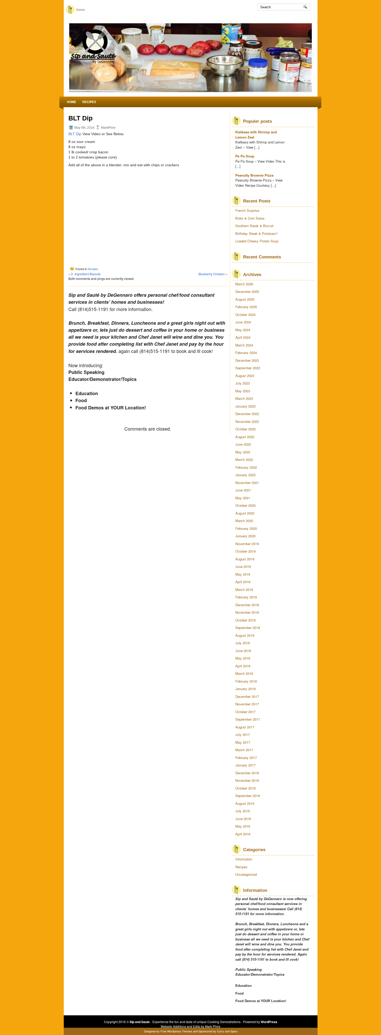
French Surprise (247, 210)
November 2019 (247, 543)
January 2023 (245, 406)
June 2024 (243, 322)
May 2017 (242, 742)
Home (80, 10)
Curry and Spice (227, 1031)
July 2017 (242, 734)
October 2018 (245, 620)
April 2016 (242, 833)
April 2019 (242, 581)
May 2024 (242, 329)
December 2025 (247, 291)
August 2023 (244, 375)
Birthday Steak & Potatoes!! (256, 233)
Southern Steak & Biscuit (254, 225)
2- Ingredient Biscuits (86, 274)
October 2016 (245, 788)
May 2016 (242, 826)
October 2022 (245, 428)
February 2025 (246, 306)
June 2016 (243, 818)
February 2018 (246, 681)
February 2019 (246, 597)
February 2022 (246, 467)
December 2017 (247, 696)
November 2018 (247, 612)
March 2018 (244, 673)
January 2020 (245, 535)
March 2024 (244, 345)
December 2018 (247, 604)
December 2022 (247, 413)
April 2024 (242, 337)
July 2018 (242, 642)
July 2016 (242, 810)
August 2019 (244, 558)
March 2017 (244, 749)
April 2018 (242, 665)
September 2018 (247, 627)
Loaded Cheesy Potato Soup (256, 240)
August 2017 (244, 727)
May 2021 (242, 497)
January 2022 (245, 474)
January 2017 (245, 765)
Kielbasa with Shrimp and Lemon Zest (256, 134)
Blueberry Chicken (212, 274)
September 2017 (247, 719)
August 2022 (244, 436)
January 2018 (245, 688)
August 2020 (244, 513)
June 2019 (243, 566)
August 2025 (244, 299)
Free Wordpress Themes (176, 1031)
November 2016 (247, 780)
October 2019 (245, 551)
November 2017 (247, 703)
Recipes (89, 102)
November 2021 (247, 482)
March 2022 (244, 459)
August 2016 (244, 803)
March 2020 (244, 520)
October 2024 (245, 314)
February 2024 (246, 352)
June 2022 (243, 444)
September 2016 (247, 795)
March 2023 (244, 398)
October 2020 (245, 505)
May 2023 (242, 390)
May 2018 (242, 658)
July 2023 (242, 383)
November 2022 (247, 421)
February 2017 (246, 757)
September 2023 (247, 367)
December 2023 (247, 360)
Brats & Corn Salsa (249, 218)
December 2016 (247, 772)
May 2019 (242, 574)
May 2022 (242, 452)
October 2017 (245, 711)
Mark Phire (212, 1026)
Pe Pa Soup (244, 156)
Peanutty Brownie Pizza (254, 175)
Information (243, 859)
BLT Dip (74, 134)
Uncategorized (246, 874)
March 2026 (244, 283)
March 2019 (244, 589)
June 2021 (243, 490)
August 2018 (244, 635)
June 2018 (243, 650)
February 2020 (246, 528)
